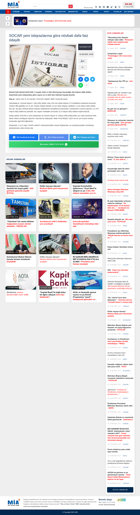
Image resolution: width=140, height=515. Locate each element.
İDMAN (84, 11)
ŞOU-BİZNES (128, 11)
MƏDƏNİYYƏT (73, 11)
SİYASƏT (27, 11)
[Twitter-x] (99, 7)
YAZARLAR (117, 11)
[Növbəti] (7, 24)
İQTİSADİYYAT (60, 11)
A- (83, 67)
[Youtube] (107, 7)
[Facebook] (96, 7)
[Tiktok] (111, 7)
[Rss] (119, 7)
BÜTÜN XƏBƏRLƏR (120, 490)
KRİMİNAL (48, 11)
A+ (83, 61)
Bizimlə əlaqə (88, 7)
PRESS (95, 11)
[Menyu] (8, 11)
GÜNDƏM (16, 11)
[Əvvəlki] (7, 18)
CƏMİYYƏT (38, 11)
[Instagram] (103, 7)
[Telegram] (115, 7)
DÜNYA (106, 11)
